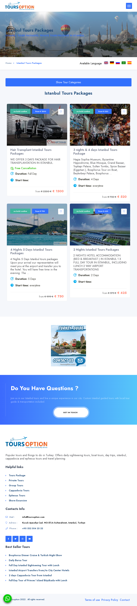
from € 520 (103, 111)
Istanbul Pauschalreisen (112, 62)
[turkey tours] (19, 6)
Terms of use (92, 600)
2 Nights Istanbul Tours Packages (96, 249)
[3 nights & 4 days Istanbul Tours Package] (100, 125)
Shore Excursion (18, 500)
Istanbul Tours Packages (106, 62)
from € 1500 (40, 111)
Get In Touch (70, 412)
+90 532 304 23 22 (32, 528)
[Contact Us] (68, 361)
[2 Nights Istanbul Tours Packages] (100, 224)
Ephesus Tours (17, 495)
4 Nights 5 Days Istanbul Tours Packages (31, 251)
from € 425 (103, 211)
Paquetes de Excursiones (129, 62)
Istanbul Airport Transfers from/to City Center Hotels (39, 570)
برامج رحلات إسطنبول (124, 62)
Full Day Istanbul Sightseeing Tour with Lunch (34, 565)
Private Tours (16, 480)
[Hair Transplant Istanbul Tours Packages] (37, 125)
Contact (125, 600)
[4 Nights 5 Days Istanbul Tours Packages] (37, 224)
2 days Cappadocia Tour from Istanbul (30, 575)
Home (9, 63)
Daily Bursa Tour (18, 560)
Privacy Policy (109, 600)
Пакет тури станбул (118, 62)
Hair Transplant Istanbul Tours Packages (30, 152)
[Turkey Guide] (68, 340)
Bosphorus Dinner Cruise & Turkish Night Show (35, 555)
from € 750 (40, 211)
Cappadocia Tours (19, 490)
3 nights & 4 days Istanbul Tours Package (95, 152)
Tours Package (17, 475)
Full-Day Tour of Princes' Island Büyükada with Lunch (38, 580)
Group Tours (16, 485)
